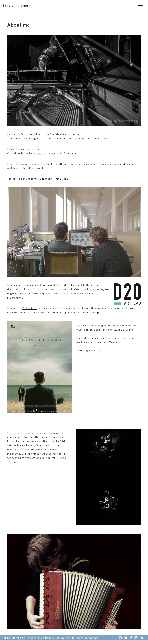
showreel (95, 350)
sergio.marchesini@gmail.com (50, 178)
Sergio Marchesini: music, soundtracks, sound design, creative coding (50, 637)
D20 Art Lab (29, 308)
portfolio (102, 312)
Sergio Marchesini (18, 5)
